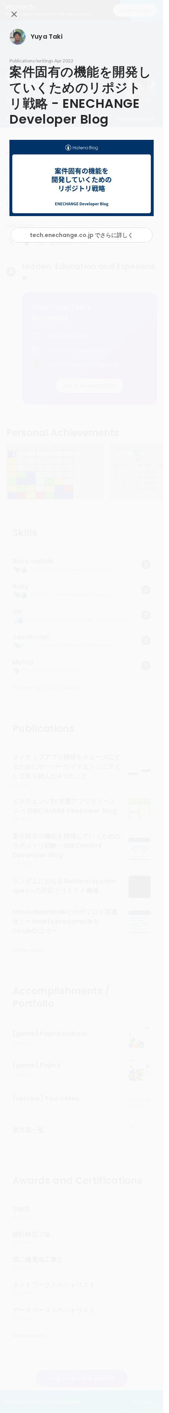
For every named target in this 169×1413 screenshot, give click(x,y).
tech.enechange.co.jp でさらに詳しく (81, 235)
